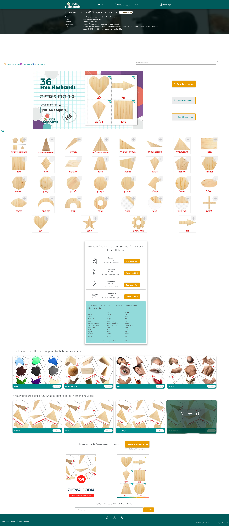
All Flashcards (122, 5)
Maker (100, 5)
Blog (109, 5)
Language (163, 5)
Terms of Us (13, 521)
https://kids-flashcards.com (207, 523)
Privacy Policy (5, 521)
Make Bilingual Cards (185, 117)
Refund (20, 521)
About (135, 5)
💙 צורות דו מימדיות (38, 64)
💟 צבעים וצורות (25, 64)
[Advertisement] (114, 46)
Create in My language (185, 100)
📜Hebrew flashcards (11, 64)
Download (132, 261)
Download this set (185, 84)
